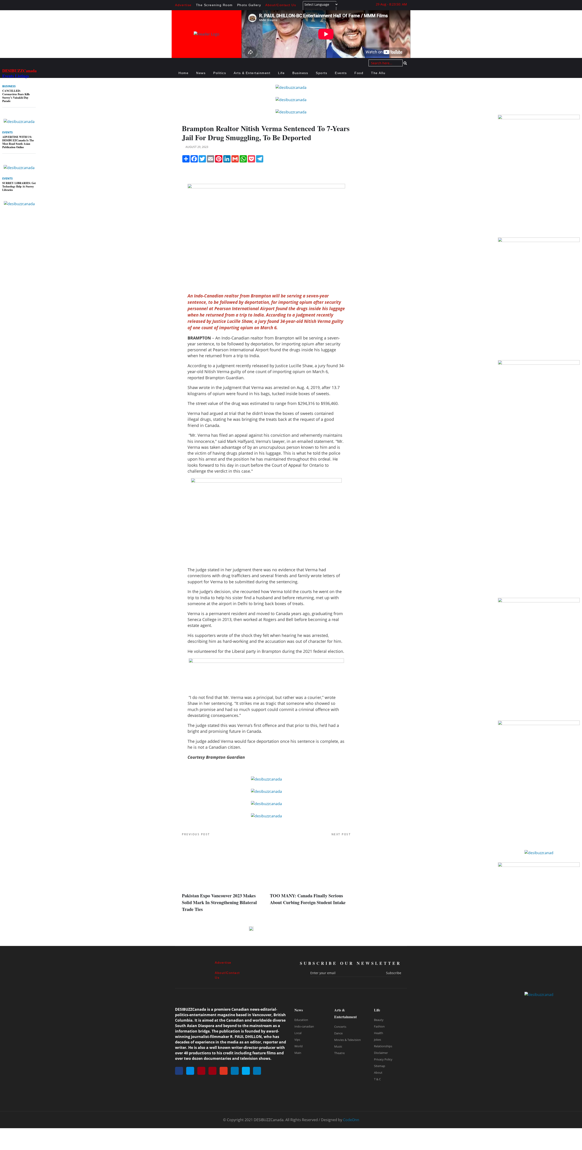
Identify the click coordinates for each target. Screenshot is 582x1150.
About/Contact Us (280, 5)
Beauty (379, 1020)
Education (301, 1020)
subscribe (393, 973)
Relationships (383, 1046)
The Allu (378, 73)
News (201, 73)
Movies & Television (347, 1040)
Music (338, 1046)
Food (358, 73)
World (298, 1046)
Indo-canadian (304, 1026)
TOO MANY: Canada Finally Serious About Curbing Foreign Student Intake (308, 899)
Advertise (183, 5)
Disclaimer (381, 1053)
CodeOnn (351, 1119)
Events (341, 73)
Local (297, 1033)
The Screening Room (214, 5)
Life (281, 73)
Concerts (340, 1027)
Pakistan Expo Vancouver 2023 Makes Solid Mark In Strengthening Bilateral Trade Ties (219, 902)
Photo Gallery (249, 5)
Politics (219, 73)
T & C (377, 1079)
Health (378, 1033)
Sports (321, 73)
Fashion (379, 1026)
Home (183, 73)
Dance (338, 1033)
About (378, 1072)
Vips (297, 1040)
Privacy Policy (383, 1059)
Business (300, 73)
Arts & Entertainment (252, 73)
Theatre (339, 1053)
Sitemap (379, 1066)
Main (297, 1053)
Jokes (377, 1040)
